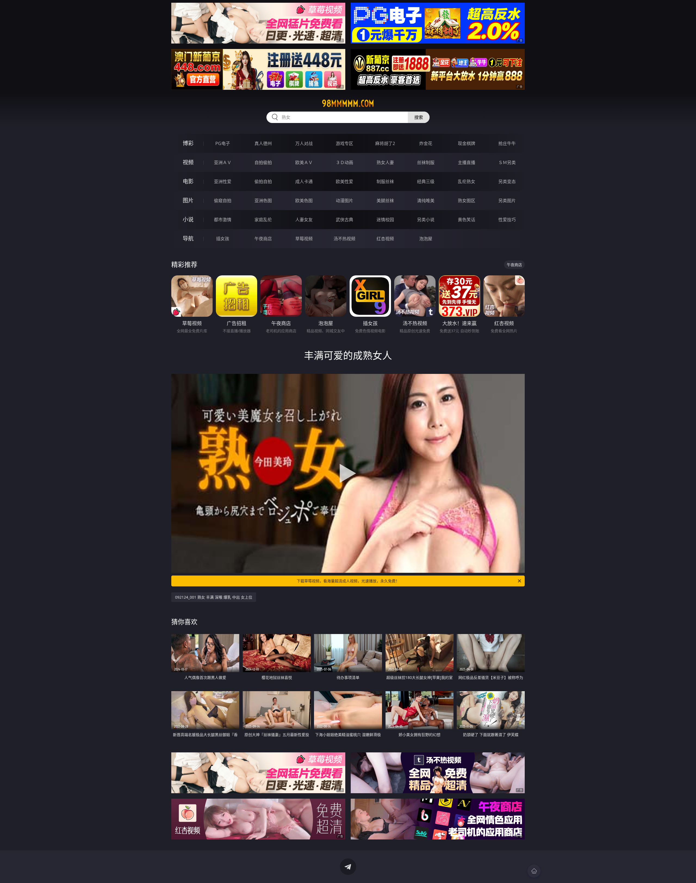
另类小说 (425, 220)
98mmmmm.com (348, 103)
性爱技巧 (507, 220)
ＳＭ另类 (507, 162)
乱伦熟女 (466, 181)
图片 (188, 200)
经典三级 (425, 181)
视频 (188, 162)
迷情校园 (385, 220)
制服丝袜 (385, 181)
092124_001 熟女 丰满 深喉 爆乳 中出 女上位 (213, 597)
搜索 (418, 117)
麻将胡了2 (385, 143)
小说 (188, 219)
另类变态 (507, 181)
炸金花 (425, 143)
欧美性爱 (344, 181)
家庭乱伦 (263, 220)
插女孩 (222, 239)
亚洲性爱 (222, 181)
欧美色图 (304, 201)
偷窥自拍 (222, 201)
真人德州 (263, 143)
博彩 (188, 143)
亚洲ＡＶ (222, 162)
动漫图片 (344, 201)
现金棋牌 (466, 143)
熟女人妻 (385, 162)
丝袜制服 (425, 162)
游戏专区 (344, 143)
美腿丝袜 (385, 201)
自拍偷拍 (263, 162)
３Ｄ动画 (344, 162)
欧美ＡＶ (304, 162)
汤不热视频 (344, 239)
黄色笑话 (466, 220)
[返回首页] (533, 871)
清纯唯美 (425, 201)
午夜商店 (263, 239)
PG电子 (222, 143)
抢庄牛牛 (507, 143)
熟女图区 (466, 201)
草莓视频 (304, 239)
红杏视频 (385, 239)
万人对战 (304, 143)
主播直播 (466, 162)
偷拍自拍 (263, 181)
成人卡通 (304, 181)
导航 (188, 238)
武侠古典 (344, 220)
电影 (188, 181)
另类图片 (507, 201)
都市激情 (222, 220)
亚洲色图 (263, 201)
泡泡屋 (425, 239)
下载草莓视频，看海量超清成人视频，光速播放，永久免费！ (348, 580)
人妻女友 (304, 220)
